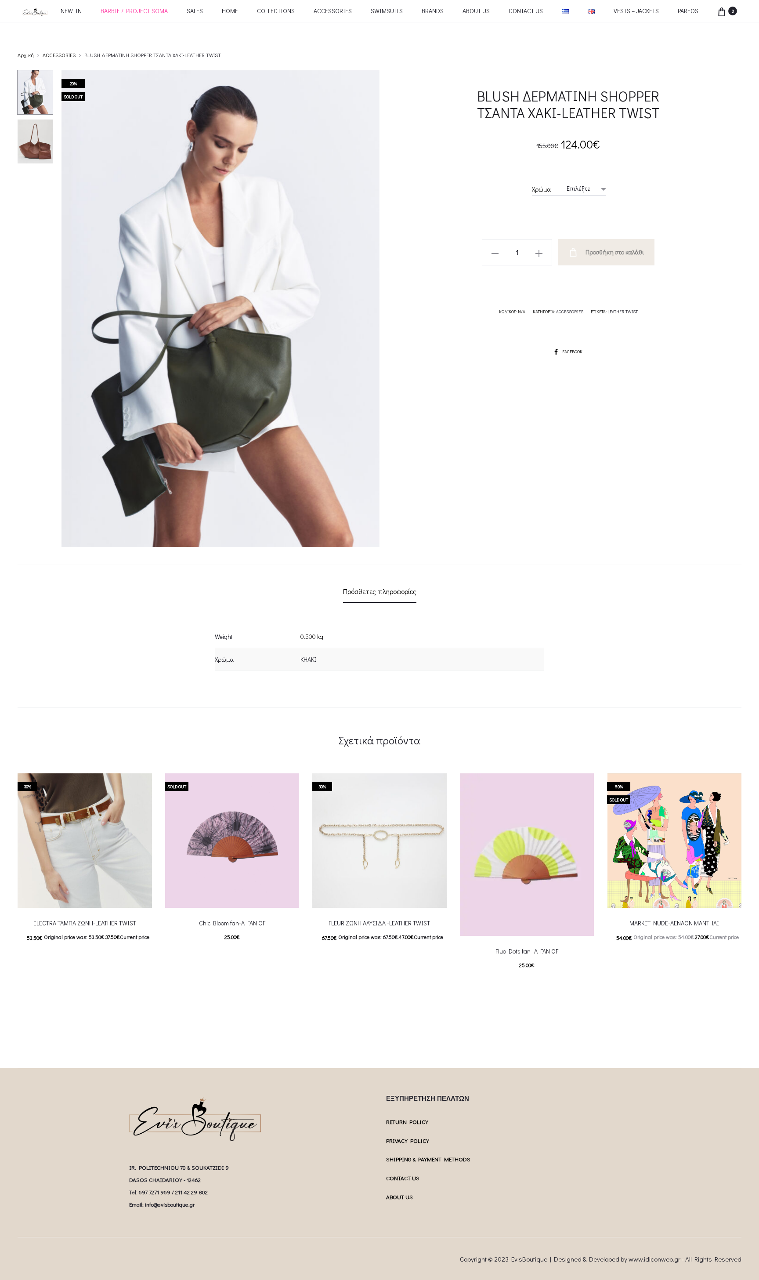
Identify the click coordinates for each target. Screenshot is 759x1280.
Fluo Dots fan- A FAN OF (526, 951)
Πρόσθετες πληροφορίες (379, 591)
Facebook (572, 352)
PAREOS (688, 11)
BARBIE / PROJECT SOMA (134, 11)
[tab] (379, 591)
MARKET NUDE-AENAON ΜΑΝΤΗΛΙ (674, 923)
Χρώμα (541, 189)
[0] (721, 11)
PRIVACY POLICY (407, 1140)
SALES (195, 11)
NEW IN (71, 11)
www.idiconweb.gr (654, 1259)
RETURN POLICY (407, 1121)
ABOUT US (476, 11)
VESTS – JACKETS (636, 11)
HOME (230, 11)
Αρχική (26, 54)
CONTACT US (526, 11)
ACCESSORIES (333, 11)
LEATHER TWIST (622, 312)
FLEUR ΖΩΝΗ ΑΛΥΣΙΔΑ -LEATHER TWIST (379, 923)
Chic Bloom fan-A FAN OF (232, 923)
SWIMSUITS (387, 11)
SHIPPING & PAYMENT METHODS (428, 1159)
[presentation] (612, 840)
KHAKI (308, 659)
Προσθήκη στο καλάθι (614, 252)
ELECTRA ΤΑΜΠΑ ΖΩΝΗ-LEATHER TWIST (84, 923)
